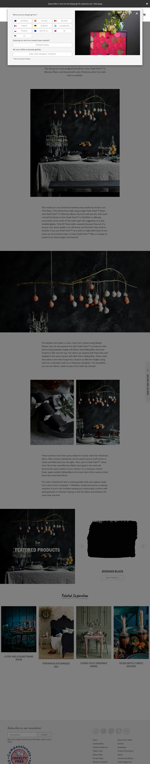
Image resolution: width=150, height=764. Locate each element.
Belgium (64, 21)
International (42, 45)
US (24, 36)
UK (64, 31)
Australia (24, 21)
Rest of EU (44, 31)
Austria (44, 21)
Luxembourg (64, 26)
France (24, 26)
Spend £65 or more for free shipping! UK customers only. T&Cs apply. (75, 4)
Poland (24, 31)
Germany (44, 26)
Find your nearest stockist (42, 54)
